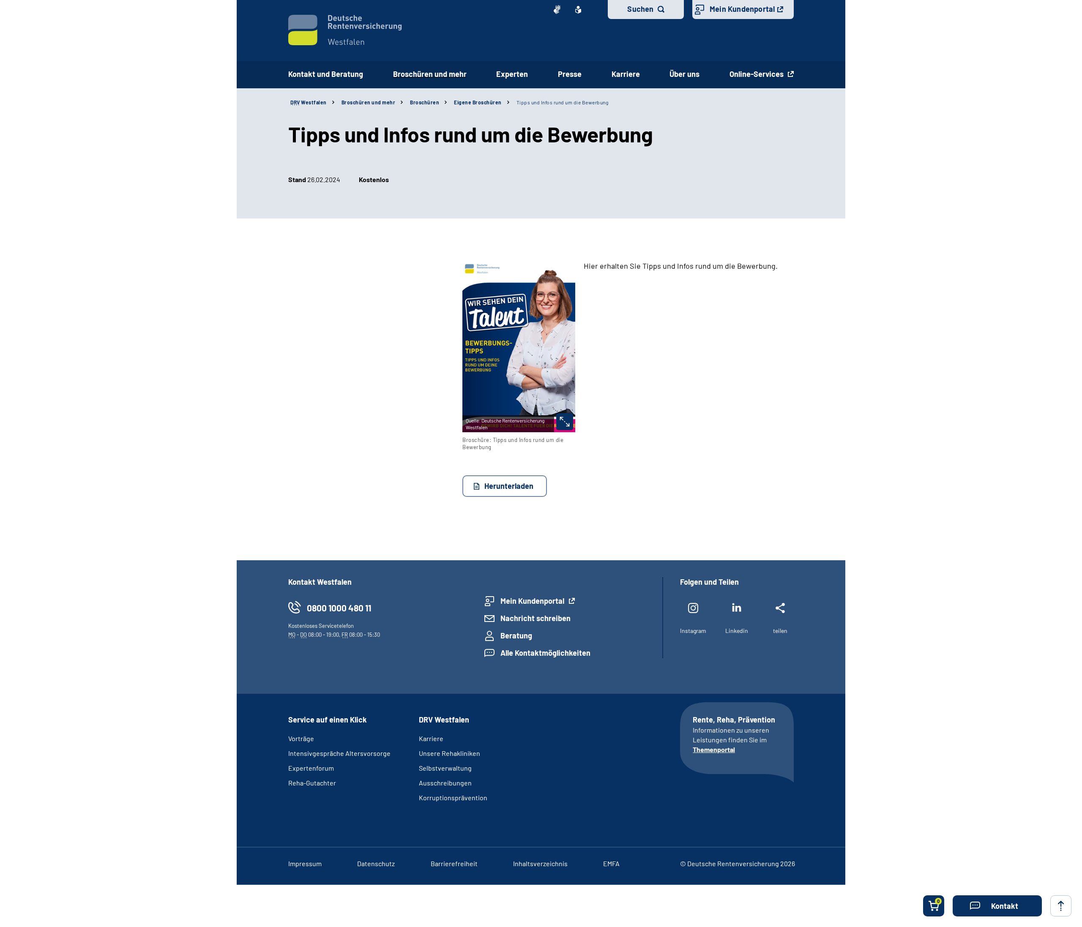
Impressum (305, 863)
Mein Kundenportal (742, 9)
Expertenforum (311, 768)
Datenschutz (376, 863)
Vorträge (301, 738)
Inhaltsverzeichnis (540, 863)
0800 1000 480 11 (339, 608)
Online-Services (757, 74)
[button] (997, 905)
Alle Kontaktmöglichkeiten (545, 652)
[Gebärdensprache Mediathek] (557, 10)
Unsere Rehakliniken (449, 753)
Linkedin (736, 630)
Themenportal (714, 749)
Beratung (516, 635)
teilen (780, 630)
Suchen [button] (640, 9)
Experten (512, 74)
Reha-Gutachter (312, 783)
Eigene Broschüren (478, 102)
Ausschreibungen (445, 783)
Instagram (693, 630)
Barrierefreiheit (454, 863)
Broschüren (424, 102)
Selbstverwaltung (445, 768)
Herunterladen (508, 486)
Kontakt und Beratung (325, 74)
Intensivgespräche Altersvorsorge (339, 753)
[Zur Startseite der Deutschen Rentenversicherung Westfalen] (345, 30)
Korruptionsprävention (453, 797)
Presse (570, 74)
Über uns (684, 74)
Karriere (626, 74)
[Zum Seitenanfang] (1060, 905)
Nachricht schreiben (535, 618)
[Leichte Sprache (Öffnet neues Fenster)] (578, 10)
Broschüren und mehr (430, 74)
